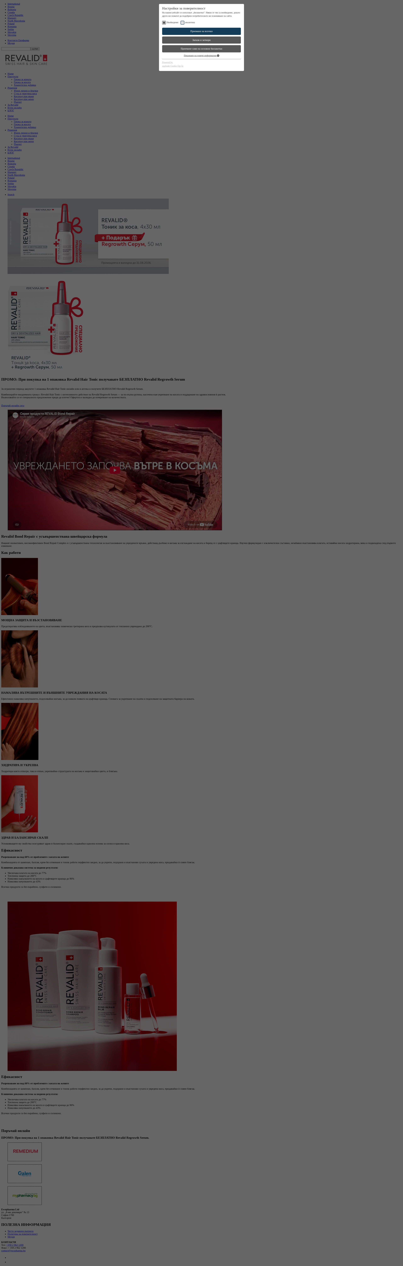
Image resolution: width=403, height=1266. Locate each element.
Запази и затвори (201, 40)
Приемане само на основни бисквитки (201, 48)
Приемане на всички (201, 31)
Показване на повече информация (200, 55)
